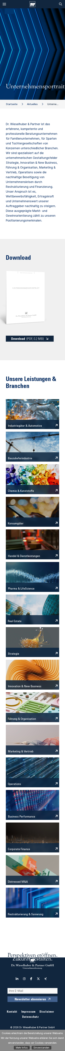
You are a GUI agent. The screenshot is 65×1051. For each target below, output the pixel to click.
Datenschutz (30, 1017)
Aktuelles (32, 104)
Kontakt (12, 1012)
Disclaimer (47, 1012)
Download (27, 339)
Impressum (28, 1012)
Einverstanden (41, 1047)
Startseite (12, 104)
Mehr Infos (22, 1047)
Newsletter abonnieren (30, 999)
